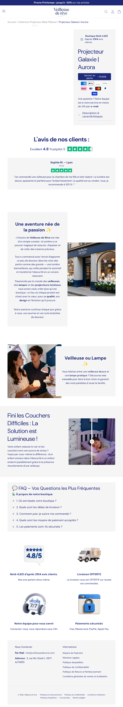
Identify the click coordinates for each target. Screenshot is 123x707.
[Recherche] (106, 12)
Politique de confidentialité (74, 695)
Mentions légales (79, 698)
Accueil (12, 22)
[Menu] (3, 11)
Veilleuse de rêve (30, 695)
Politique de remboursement (51, 695)
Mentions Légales (71, 657)
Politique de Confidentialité (76, 667)
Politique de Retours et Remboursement (82, 671)
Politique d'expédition (73, 662)
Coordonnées (65, 698)
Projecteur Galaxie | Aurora (73, 22)
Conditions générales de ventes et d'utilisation (85, 676)
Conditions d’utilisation (96, 695)
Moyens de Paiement (73, 653)
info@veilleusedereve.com (40, 652)
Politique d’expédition (48, 698)
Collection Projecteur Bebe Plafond (37, 22)
